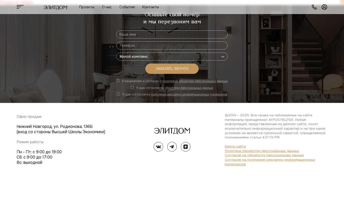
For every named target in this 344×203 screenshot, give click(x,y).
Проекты (86, 7)
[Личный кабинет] (324, 7)
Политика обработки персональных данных (262, 151)
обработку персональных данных (189, 88)
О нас (107, 7)
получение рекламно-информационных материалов (189, 94)
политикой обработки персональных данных (195, 81)
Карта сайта (235, 146)
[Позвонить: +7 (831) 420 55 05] (314, 7)
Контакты (150, 7)
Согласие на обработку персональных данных (264, 155)
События (127, 7)
